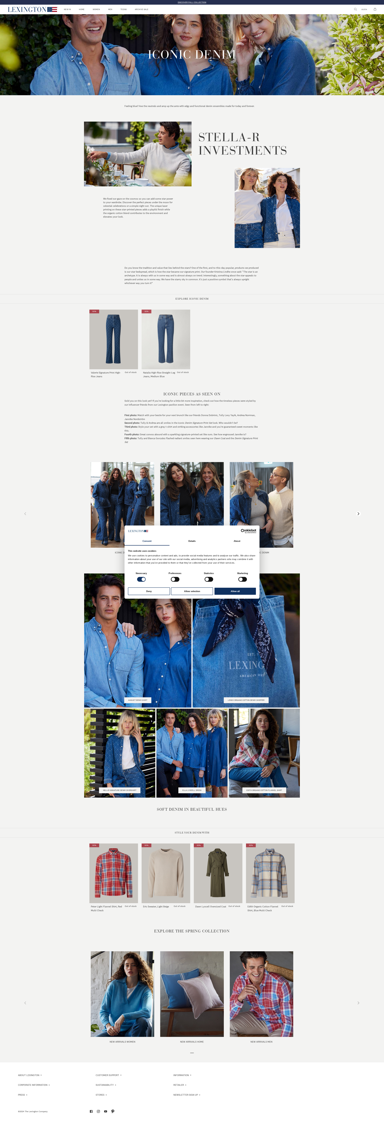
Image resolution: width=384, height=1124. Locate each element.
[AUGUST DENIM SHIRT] (137, 705)
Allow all (235, 591)
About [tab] (237, 541)
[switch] (175, 579)
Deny (149, 591)
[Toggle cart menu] (375, 9)
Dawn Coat (219, 438)
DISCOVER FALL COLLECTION (192, 2)
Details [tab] (192, 541)
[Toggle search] (355, 9)
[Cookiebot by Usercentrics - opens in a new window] (243, 531)
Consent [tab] (147, 541)
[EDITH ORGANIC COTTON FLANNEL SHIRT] (264, 795)
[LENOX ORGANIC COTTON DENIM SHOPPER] (246, 705)
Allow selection (192, 591)
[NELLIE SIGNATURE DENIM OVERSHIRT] (120, 795)
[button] (33, 9)
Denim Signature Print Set (198, 422)
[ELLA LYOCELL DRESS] (192, 795)
